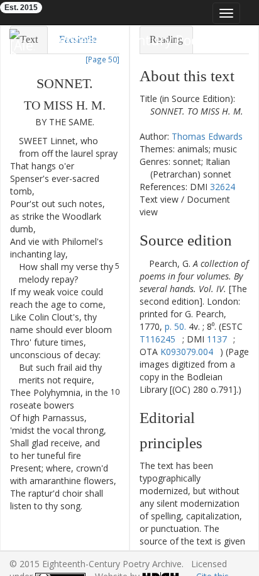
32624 (222, 187)
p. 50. (175, 326)
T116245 (157, 339)
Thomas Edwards (207, 136)
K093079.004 (186, 352)
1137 (217, 339)
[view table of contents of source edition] (143, 263)
